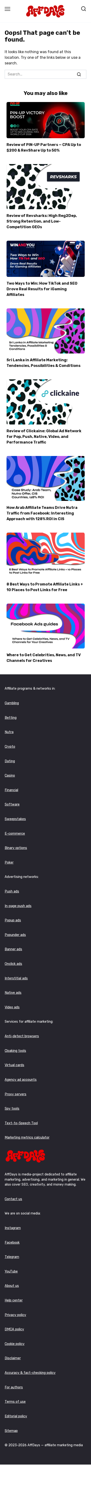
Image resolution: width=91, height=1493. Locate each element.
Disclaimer (13, 1358)
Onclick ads (13, 964)
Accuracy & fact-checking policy (30, 1373)
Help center (14, 1300)
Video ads (12, 1007)
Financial (11, 790)
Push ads (12, 891)
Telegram (12, 1257)
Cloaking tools (15, 1051)
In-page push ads (18, 906)
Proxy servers (15, 1094)
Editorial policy (16, 1416)
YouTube (11, 1271)
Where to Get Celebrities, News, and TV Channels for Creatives (44, 658)
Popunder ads (15, 935)
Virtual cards (14, 1065)
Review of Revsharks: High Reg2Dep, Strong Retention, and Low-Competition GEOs (42, 221)
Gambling (12, 703)
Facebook (12, 1243)
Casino (10, 776)
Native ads (13, 993)
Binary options (16, 848)
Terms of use (15, 1402)
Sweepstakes (15, 819)
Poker (9, 862)
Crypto (10, 747)
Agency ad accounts (21, 1080)
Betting (11, 718)
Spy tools (12, 1109)
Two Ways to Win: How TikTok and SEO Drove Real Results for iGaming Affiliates (42, 289)
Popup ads (13, 920)
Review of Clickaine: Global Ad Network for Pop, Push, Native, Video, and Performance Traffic (44, 436)
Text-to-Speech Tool (21, 1123)
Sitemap (11, 1431)
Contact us (13, 1199)
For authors (14, 1387)
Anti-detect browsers (22, 1036)
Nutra (9, 732)
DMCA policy (14, 1329)
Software (12, 804)
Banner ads (13, 949)
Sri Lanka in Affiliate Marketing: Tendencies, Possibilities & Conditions (43, 363)
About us (12, 1286)
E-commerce (15, 834)
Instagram (13, 1228)
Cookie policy (14, 1344)
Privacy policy (15, 1315)
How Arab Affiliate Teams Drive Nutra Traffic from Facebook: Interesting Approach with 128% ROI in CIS (42, 513)
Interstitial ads (16, 978)
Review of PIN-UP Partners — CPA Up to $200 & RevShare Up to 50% (44, 147)
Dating (10, 761)
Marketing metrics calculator (27, 1137)
